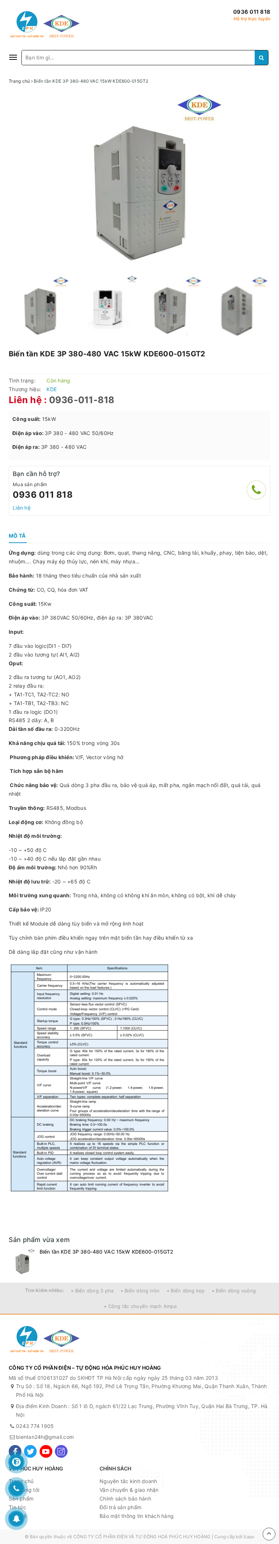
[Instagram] (61, 1451)
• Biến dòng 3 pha (92, 1290)
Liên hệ (22, 508)
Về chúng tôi (24, 1490)
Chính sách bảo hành (125, 1498)
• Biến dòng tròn (140, 1290)
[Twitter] (30, 1451)
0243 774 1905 (35, 1426)
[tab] (17, 536)
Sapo (248, 1536)
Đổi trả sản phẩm (120, 1507)
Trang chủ (21, 1481)
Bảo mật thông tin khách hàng (137, 1516)
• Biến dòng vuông (234, 1290)
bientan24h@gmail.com (45, 1437)
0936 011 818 (251, 11)
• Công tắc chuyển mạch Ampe (140, 1306)
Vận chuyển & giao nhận (129, 1490)
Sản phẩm (21, 1498)
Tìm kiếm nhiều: (44, 1290)
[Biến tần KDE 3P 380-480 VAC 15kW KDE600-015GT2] (22, 1261)
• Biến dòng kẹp (186, 1290)
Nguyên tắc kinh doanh (128, 1481)
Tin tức (17, 1507)
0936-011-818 (82, 399)
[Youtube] (46, 1451)
